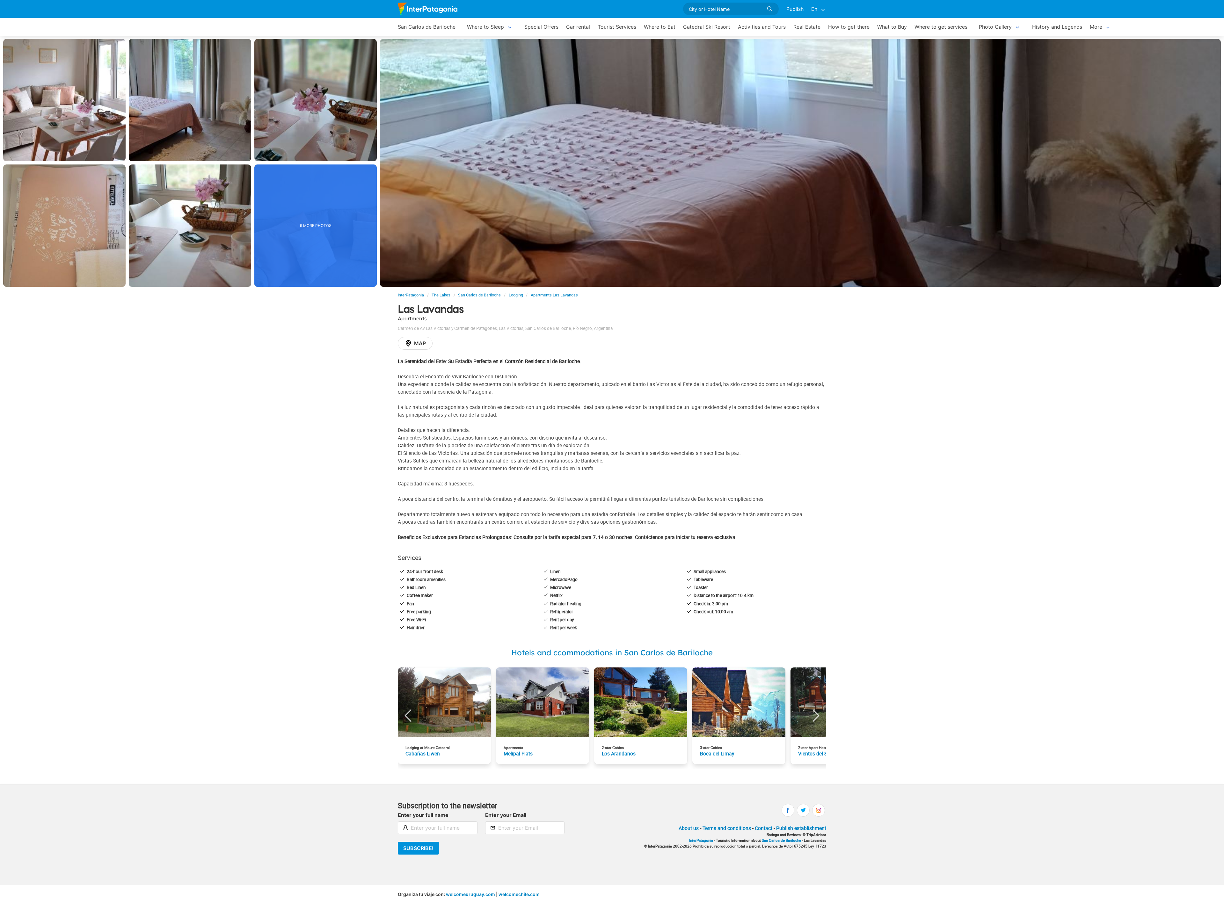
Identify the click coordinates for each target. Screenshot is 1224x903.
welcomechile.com (519, 894)
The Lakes (441, 295)
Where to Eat (659, 27)
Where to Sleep (485, 27)
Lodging (516, 295)
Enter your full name (423, 815)
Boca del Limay (717, 753)
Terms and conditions (727, 828)
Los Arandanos (619, 753)
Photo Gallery (995, 27)
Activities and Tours (762, 27)
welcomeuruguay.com (470, 894)
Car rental (578, 27)
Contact (763, 828)
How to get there (849, 27)
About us (689, 828)
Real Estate (806, 27)
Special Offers (541, 27)
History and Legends (1057, 27)
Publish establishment (801, 828)
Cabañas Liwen (422, 753)
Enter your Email (505, 815)
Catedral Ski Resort (706, 27)
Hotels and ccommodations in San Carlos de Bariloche (612, 652)
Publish (795, 9)
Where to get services (940, 27)
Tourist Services (617, 27)
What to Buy (892, 27)
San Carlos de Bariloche (426, 27)
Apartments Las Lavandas (554, 295)
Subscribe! (418, 848)
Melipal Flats (518, 753)
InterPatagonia (411, 295)
